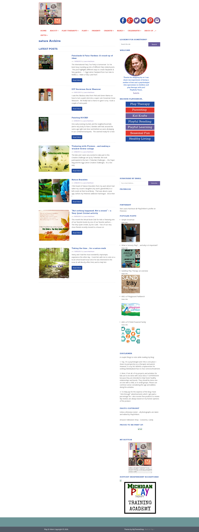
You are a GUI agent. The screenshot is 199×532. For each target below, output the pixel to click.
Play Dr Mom (49, 529)
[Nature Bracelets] (54, 190)
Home (43, 31)
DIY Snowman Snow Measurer (86, 89)
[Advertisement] (118, 9)
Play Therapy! (70, 31)
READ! (120, 31)
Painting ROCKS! (80, 118)
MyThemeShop (138, 529)
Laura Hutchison (89, 61)
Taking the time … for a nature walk (89, 248)
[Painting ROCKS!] (43, 124)
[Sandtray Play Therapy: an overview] (130, 293)
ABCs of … (150, 31)
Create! (109, 31)
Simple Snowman (127, 220)
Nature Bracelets (80, 180)
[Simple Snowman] (130, 242)
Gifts (44, 35)
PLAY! (85, 31)
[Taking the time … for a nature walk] (54, 263)
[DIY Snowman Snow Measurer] (46, 95)
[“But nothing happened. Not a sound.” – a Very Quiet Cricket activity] (54, 225)
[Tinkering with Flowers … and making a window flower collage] (54, 158)
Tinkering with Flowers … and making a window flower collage (91, 147)
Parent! (96, 31)
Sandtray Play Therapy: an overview (134, 271)
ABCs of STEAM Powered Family (133, 322)
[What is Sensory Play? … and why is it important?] (130, 268)
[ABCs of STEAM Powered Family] (130, 344)
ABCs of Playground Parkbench (133, 296)
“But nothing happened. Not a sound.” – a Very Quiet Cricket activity (91, 212)
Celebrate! (134, 31)
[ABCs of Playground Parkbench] (130, 319)
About (54, 31)
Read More (77, 80)
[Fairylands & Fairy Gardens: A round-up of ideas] (46, 62)
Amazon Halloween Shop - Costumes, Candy (137, 420)
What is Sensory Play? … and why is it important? (139, 245)
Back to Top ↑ (150, 529)
